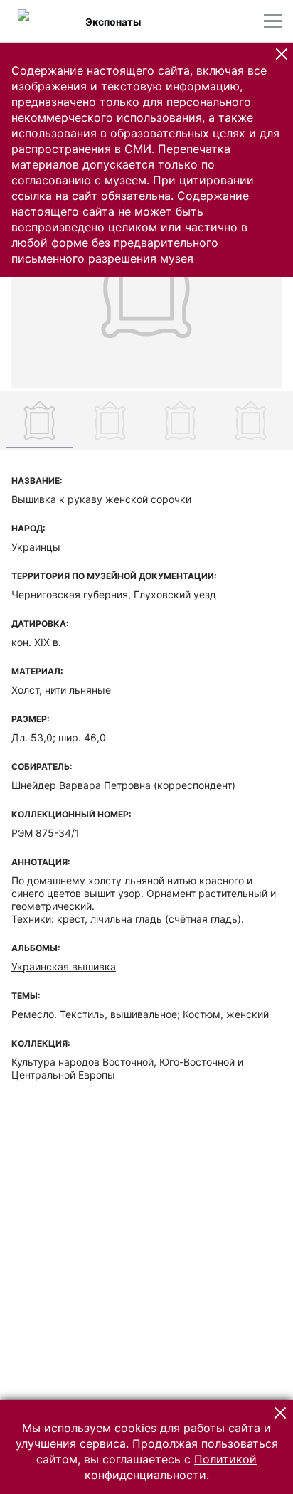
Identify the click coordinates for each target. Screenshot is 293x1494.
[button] (281, 54)
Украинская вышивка (63, 966)
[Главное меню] (273, 21)
